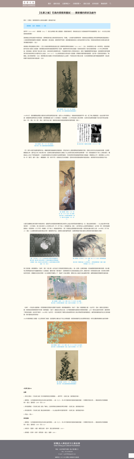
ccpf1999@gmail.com (69, 454)
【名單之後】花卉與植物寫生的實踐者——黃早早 (48, 396)
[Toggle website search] (110, 4)
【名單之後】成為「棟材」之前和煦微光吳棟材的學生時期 (50, 406)
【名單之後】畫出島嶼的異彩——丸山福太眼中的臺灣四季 (50, 410)
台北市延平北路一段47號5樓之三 (69, 449)
